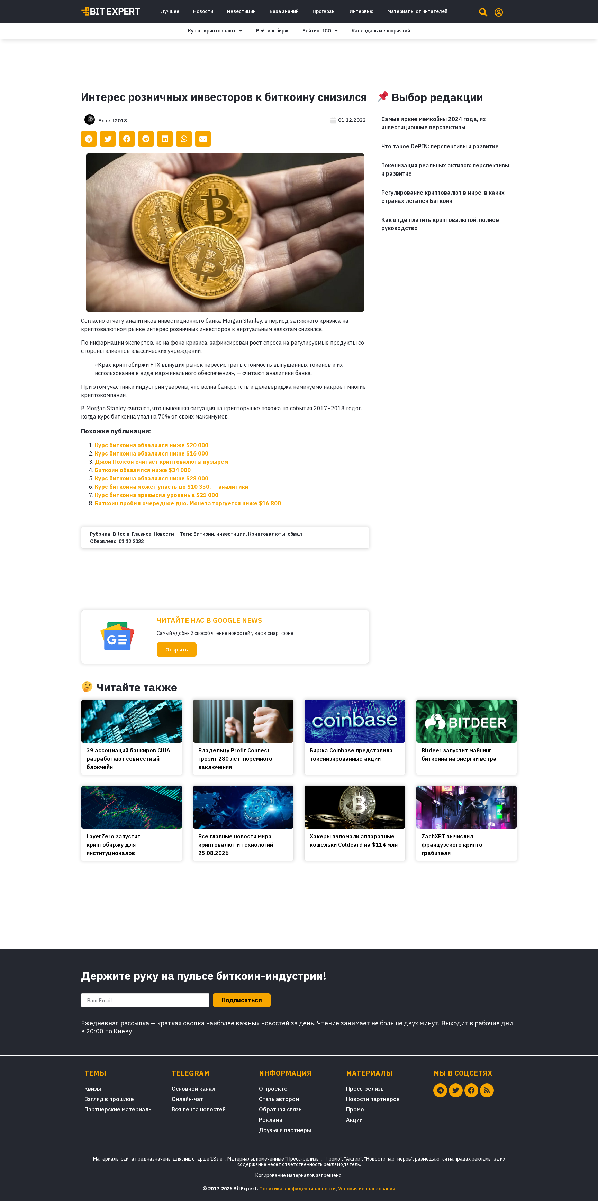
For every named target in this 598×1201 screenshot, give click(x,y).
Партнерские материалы (118, 1109)
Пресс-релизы (365, 1088)
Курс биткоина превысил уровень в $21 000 (156, 494)
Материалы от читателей (417, 11)
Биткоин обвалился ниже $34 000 (143, 470)
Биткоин (203, 534)
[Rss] (487, 1090)
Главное (141, 534)
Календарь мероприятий (381, 31)
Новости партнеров (373, 1099)
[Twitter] (456, 1090)
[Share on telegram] (89, 139)
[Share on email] (203, 139)
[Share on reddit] (146, 139)
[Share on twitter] (108, 139)
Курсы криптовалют (212, 31)
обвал (295, 534)
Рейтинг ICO (316, 31)
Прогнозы (324, 11)
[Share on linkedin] (165, 139)
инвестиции (231, 534)
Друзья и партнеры (285, 1130)
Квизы (92, 1088)
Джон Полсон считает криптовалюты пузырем (161, 461)
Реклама (270, 1119)
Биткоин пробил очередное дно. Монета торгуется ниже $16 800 (188, 503)
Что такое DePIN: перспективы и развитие (440, 146)
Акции (354, 1119)
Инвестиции (241, 11)
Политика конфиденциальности (297, 1188)
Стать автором (279, 1099)
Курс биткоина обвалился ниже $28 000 (151, 478)
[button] (177, 649)
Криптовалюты (266, 534)
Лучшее (170, 11)
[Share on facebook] (127, 139)
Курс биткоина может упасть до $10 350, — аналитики (171, 486)
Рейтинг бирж (272, 31)
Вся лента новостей (199, 1109)
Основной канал (193, 1088)
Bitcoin (121, 534)
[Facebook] (471, 1090)
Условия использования (366, 1188)
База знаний (284, 11)
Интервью (361, 11)
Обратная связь (280, 1109)
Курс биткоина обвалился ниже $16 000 (151, 453)
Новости (203, 11)
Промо (355, 1109)
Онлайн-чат (187, 1099)
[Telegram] (440, 1090)
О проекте (273, 1088)
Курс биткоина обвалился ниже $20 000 (151, 445)
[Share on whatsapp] (184, 139)
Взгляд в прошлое (109, 1099)
